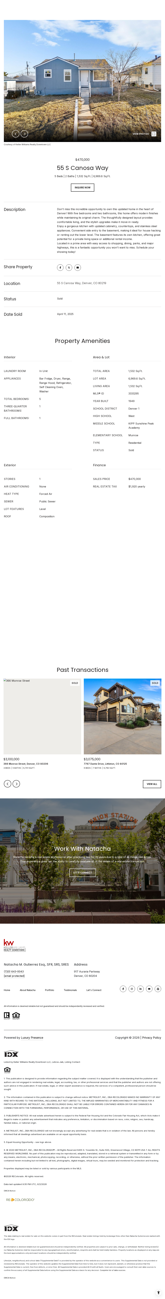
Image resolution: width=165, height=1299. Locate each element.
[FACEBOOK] (123, 989)
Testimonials (70, 990)
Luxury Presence (32, 1037)
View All (152, 784)
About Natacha (27, 990)
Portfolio (49, 990)
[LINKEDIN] (140, 989)
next (24, 133)
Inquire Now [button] (82, 187)
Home (7, 990)
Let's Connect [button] (82, 872)
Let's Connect (94, 990)
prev (15, 133)
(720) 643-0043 (14, 971)
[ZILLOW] (158, 989)
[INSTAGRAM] (132, 989)
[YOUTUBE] (149, 989)
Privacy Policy (151, 1037)
